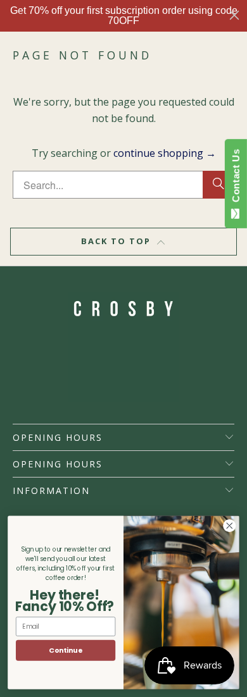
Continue (65, 650)
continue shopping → (164, 153)
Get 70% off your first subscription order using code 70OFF (124, 15)
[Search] (218, 185)
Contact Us (236, 178)
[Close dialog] (234, 15)
